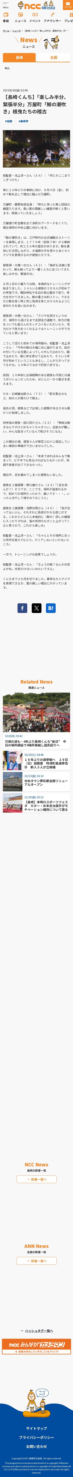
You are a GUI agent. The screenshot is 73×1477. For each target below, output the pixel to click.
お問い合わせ (36, 1446)
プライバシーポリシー (36, 1437)
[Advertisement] (36, 974)
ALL (7, 68)
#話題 (8, 121)
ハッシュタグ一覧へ (39, 1330)
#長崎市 (23, 121)
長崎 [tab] (19, 57)
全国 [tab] (53, 57)
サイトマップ (36, 1428)
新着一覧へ (39, 1179)
